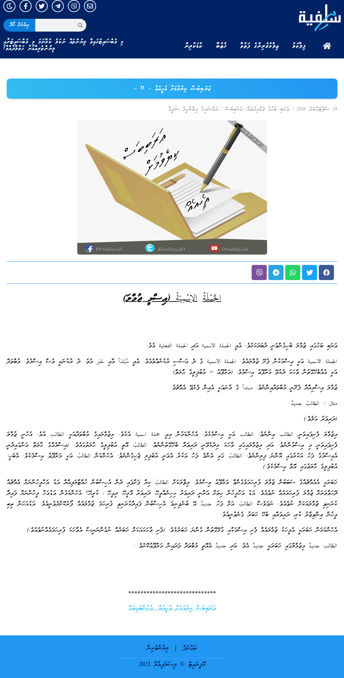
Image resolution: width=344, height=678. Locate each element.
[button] (326, 272)
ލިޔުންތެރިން (158, 648)
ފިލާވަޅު (299, 46)
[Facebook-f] (25, 6)
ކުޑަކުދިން (193, 46)
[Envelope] (90, 6)
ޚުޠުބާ (221, 46)
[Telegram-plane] (58, 6)
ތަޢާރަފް (190, 648)
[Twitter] (42, 6)
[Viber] (74, 6)
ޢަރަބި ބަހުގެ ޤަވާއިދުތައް (268, 109)
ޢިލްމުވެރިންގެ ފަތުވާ (259, 46)
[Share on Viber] (259, 272)
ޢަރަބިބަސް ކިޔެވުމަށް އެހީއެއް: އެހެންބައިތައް (172, 608)
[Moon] (9, 6)
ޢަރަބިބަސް (234, 109)
